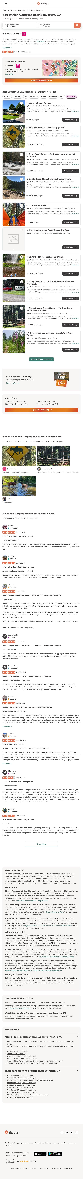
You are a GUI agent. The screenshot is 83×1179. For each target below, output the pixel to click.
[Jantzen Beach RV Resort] (41, 111)
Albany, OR (53, 404)
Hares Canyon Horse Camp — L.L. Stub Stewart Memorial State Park (31, 595)
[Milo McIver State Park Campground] (41, 136)
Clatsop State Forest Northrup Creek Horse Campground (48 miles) (35, 1061)
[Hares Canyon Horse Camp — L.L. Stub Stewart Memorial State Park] (41, 316)
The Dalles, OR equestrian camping (21, 1090)
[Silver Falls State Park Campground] (41, 265)
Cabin (43, 96)
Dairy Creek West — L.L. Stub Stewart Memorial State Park (47, 926)
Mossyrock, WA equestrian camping (22, 1092)
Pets (62, 96)
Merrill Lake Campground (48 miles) (22, 1059)
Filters (8, 96)
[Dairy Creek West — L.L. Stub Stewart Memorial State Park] (41, 163)
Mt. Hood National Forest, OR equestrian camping (27, 1095)
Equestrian (71, 96)
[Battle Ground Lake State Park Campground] (41, 187)
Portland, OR (20, 402)
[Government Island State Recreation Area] (41, 239)
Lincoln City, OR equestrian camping (22, 1078)
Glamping (53, 96)
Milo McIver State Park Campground (18, 567)
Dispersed (34, 96)
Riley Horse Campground (13, 744)
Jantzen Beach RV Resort (20, 1008)
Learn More (10, 74)
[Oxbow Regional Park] (41, 214)
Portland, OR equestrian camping (21, 1085)
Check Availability (70, 120)
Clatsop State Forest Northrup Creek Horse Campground (27, 707)
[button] (6, 3)
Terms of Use (68, 1168)
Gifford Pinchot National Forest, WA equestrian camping (30, 1080)
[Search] (77, 25)
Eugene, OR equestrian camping (20, 1075)
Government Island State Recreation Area (56, 957)
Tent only (17, 96)
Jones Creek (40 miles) (16, 1054)
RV (26, 96)
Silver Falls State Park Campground (17, 536)
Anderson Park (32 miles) (17, 1051)
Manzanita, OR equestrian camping (21, 1083)
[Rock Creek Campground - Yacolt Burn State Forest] (41, 341)
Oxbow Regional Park (55, 912)
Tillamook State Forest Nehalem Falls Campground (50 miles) (32, 1063)
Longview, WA (21, 404)
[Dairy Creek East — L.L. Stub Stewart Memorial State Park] (41, 290)
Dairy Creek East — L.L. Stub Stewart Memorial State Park (27, 676)
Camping (5, 10)
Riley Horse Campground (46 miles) (22, 1056)
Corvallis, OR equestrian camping (21, 1088)
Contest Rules (44, 1168)
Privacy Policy (56, 1168)
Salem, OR (51, 402)
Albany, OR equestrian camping (20, 1097)
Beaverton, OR (23, 10)
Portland (40, 42)
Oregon (13, 10)
